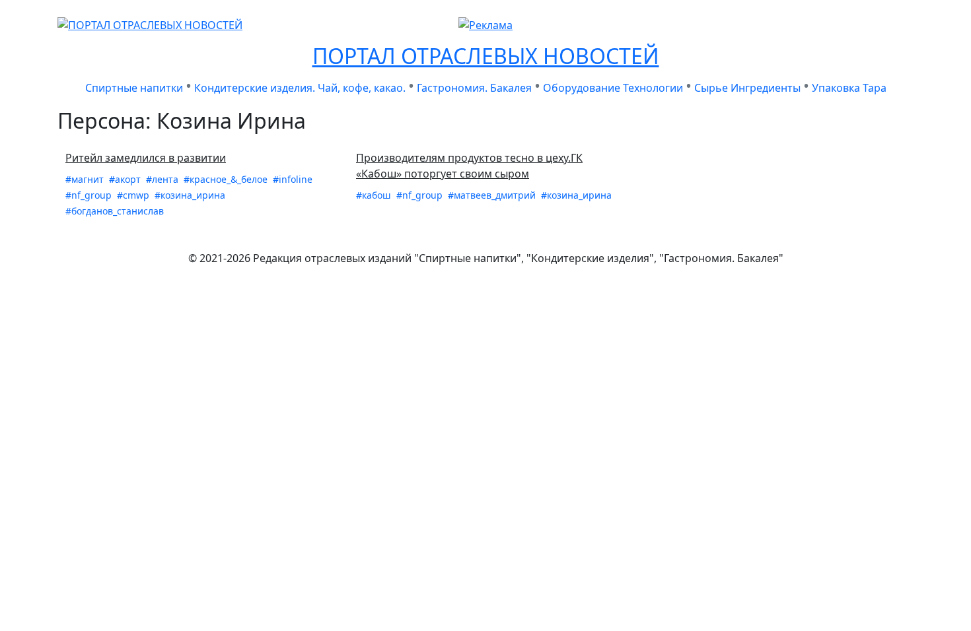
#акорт (126, 179)
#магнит (85, 179)
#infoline (292, 179)
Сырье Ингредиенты (747, 88)
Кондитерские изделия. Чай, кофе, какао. (300, 88)
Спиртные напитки (134, 88)
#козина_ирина (190, 195)
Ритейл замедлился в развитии (145, 157)
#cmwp (134, 195)
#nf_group (89, 195)
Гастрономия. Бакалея (474, 88)
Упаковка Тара (849, 88)
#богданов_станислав (114, 211)
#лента (163, 179)
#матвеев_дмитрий (493, 195)
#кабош (375, 195)
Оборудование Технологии (613, 88)
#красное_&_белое (227, 179)
